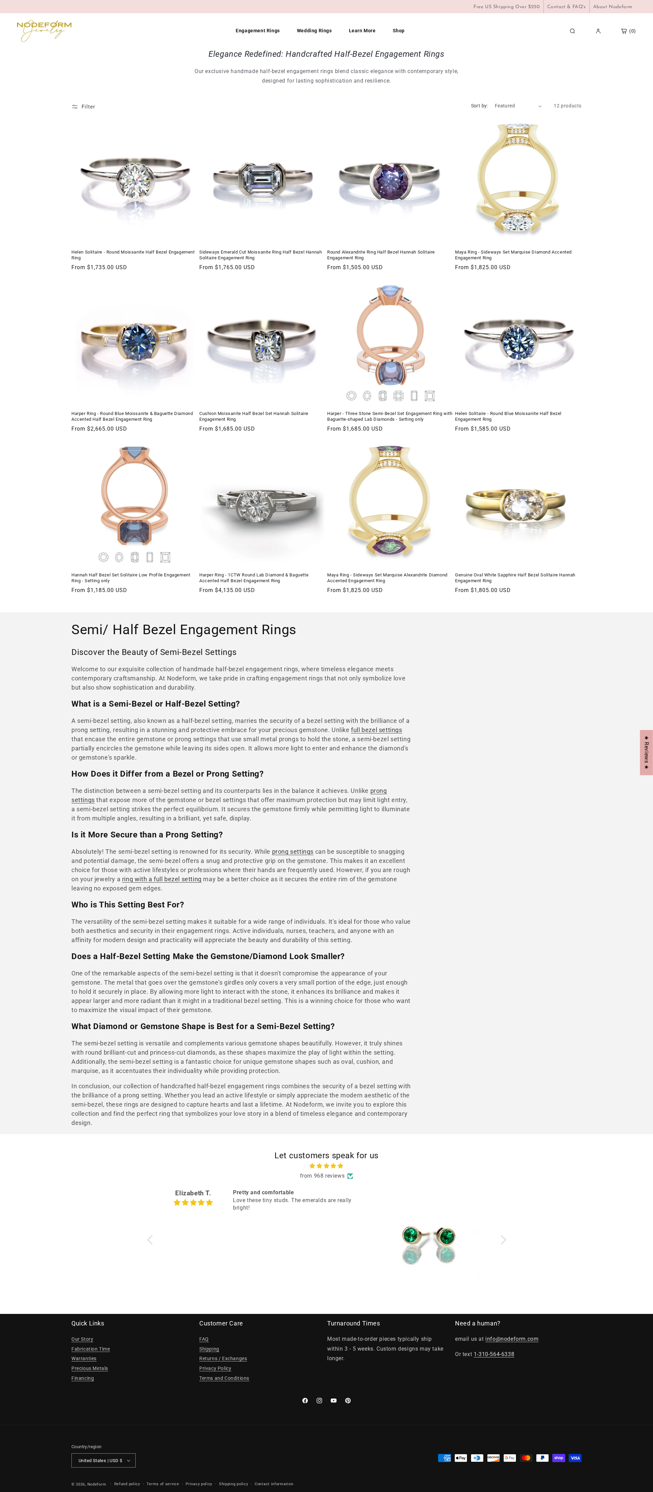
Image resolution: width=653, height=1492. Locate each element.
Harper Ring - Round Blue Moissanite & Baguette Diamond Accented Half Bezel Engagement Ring (132, 416)
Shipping (209, 1349)
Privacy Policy (215, 1368)
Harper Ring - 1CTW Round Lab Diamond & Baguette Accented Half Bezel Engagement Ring (253, 577)
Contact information (274, 1484)
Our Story (82, 1339)
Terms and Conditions (224, 1378)
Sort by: (479, 105)
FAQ (204, 1339)
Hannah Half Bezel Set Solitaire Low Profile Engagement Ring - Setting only (130, 577)
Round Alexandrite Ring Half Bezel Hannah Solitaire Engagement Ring (381, 254)
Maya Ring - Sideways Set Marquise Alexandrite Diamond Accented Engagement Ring (387, 577)
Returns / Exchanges (223, 1358)
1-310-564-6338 (494, 1354)
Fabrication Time (90, 1349)
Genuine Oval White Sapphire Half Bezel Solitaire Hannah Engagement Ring (515, 577)
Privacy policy (199, 1484)
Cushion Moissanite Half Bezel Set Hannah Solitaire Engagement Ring (253, 416)
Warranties (84, 1358)
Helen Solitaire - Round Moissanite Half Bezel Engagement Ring (133, 254)
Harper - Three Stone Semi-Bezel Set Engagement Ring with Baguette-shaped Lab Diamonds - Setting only (390, 416)
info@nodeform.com (511, 1339)
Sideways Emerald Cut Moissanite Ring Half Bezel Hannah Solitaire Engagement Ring (260, 254)
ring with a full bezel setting (162, 879)
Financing (82, 1378)
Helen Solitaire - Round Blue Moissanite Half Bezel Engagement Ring (508, 416)
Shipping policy (233, 1484)
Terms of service (163, 1484)
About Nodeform (613, 7)
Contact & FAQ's (566, 7)
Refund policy (127, 1484)
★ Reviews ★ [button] (646, 752)
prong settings (293, 851)
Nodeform (96, 1484)
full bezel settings (376, 729)
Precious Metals (89, 1368)
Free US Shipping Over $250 (506, 7)
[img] (327, 1166)
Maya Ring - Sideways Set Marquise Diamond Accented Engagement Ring (513, 254)
